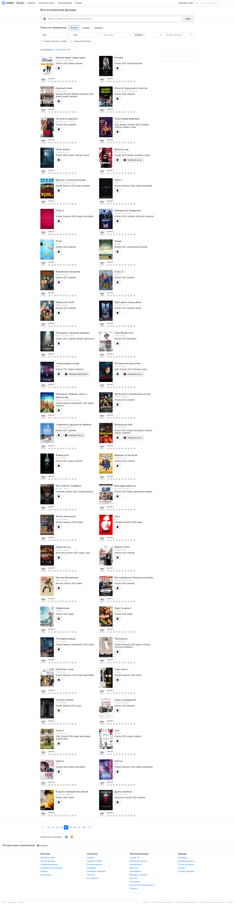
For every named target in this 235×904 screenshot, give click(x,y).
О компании (11, 902)
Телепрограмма (139, 853)
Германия (60, 491)
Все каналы (135, 881)
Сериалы (92, 853)
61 (53, 827)
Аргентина (60, 552)
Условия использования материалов (212, 902)
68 (83, 827)
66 (75, 827)
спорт (87, 552)
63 (62, 827)
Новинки (90, 857)
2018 (65, 155)
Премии (43, 871)
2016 (124, 461)
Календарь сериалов (96, 871)
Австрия (59, 583)
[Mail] (3, 3)
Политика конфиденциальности (186, 902)
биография (147, 185)
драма (71, 63)
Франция (84, 94)
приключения (133, 247)
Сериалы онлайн (94, 861)
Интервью (182, 857)
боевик (65, 96)
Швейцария (77, 644)
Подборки (91, 868)
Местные (134, 868)
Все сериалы (92, 878)
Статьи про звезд (185, 864)
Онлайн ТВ (134, 857)
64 (66, 827)
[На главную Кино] (9, 3)
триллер (118, 127)
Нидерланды (76, 403)
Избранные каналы (138, 861)
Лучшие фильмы (47, 861)
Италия (59, 63)
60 (48, 827)
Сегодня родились (186, 871)
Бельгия (59, 94)
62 (57, 827)
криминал (138, 155)
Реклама (21, 902)
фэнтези (143, 247)
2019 (65, 63)
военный (73, 96)
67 (79, 827)
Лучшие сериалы (94, 864)
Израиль (123, 124)
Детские (133, 878)
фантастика (89, 338)
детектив (140, 216)
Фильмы (45, 853)
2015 (133, 767)
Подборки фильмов (49, 864)
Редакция (146, 902)
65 (70, 827)
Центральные (136, 864)
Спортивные (135, 871)
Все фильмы (45, 875)
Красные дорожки (186, 861)
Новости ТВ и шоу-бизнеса (142, 885)
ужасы (133, 127)
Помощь (133, 888)
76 (89, 827)
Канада (66, 185)
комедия (78, 63)
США (116, 124)
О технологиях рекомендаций (162, 902)
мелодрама (138, 430)
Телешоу (91, 875)
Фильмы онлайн (47, 857)
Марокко (75, 94)
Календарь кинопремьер (51, 868)
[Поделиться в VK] (66, 837)
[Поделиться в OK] (72, 837)
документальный (134, 63)
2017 (124, 247)
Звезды (182, 853)
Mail (3, 902)
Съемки (181, 868)
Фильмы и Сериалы (138, 875)
